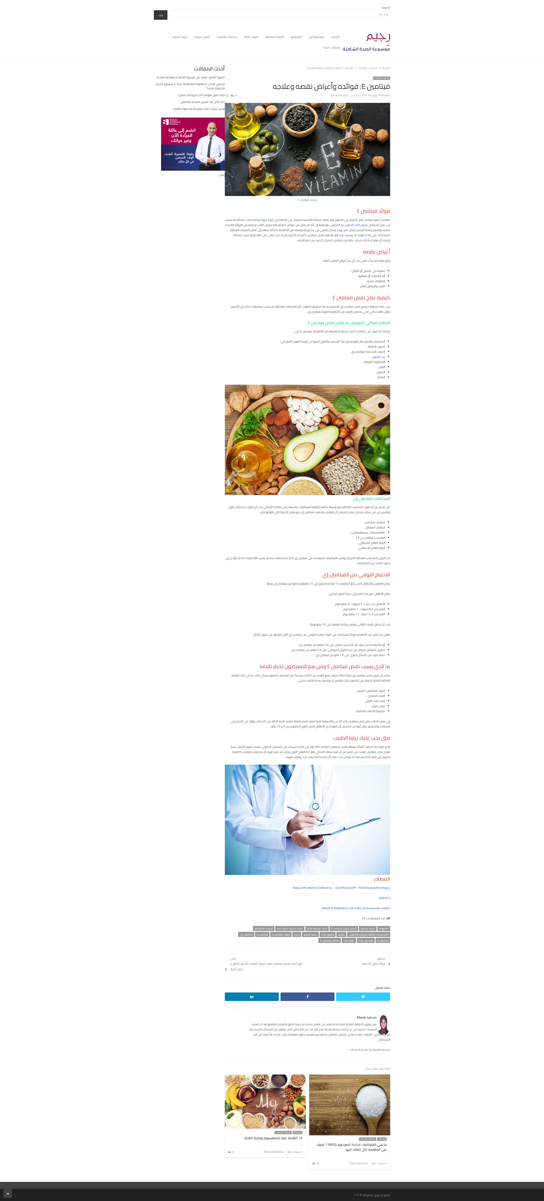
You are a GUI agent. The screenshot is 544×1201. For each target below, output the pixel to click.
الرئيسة (335, 37)
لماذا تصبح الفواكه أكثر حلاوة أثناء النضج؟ (201, 95)
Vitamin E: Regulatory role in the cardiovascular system (355, 908)
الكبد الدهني (352, 225)
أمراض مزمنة (202, 37)
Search (386, 7)
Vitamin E (384, 898)
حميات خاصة (251, 37)
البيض (381, 367)
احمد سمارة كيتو (317, 928)
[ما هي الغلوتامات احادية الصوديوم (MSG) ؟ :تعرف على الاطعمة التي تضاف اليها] (349, 1077)
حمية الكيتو (310, 934)
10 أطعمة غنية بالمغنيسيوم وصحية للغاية (273, 1138)
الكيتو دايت (327, 934)
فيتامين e (262, 934)
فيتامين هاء (366, 940)
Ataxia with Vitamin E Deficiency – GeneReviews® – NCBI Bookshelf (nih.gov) (341, 887)
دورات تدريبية (180, 37)
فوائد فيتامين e (281, 934)
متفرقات (382, 1139)
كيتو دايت (348, 940)
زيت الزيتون (378, 356)
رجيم (296, 934)
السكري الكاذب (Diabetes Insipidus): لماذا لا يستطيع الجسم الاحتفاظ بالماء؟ (190, 86)
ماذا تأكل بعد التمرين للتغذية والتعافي (202, 101)
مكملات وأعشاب (227, 37)
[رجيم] (366, 42)
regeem (383, 928)
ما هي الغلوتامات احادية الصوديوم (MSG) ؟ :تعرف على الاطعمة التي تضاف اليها (351, 1146)
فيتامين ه (382, 940)
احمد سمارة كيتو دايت (290, 928)
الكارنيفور (296, 37)
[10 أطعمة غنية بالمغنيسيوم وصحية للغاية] (265, 1077)
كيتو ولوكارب (316, 37)
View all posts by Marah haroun (368, 1049)
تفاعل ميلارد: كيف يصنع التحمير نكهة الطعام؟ (198, 108)
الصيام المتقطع (274, 37)
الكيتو (341, 934)
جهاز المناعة (260, 220)
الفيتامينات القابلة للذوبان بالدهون (368, 934)
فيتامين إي (246, 934)
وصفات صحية (331, 47)
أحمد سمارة (368, 928)
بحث (160, 15)
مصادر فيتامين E (329, 940)
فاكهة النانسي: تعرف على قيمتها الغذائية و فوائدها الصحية (191, 77)
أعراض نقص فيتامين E (343, 928)
